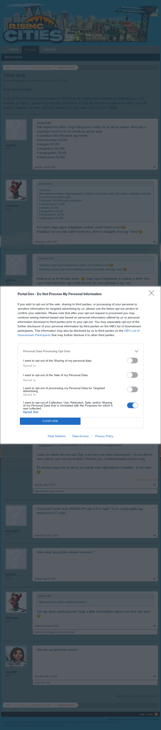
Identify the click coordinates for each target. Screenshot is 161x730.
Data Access (80, 436)
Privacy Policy (104, 436)
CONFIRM (50, 421)
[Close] (153, 294)
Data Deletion (57, 436)
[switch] (132, 360)
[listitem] (80, 351)
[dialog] (80, 365)
